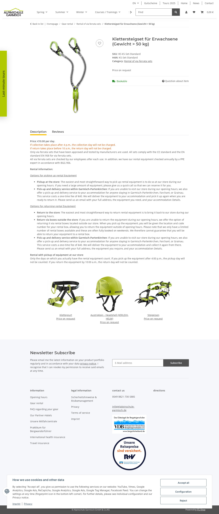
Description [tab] (38, 131)
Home (184, 3)
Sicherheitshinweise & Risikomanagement (84, 399)
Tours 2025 (169, 3)
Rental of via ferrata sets (138, 61)
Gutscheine (150, 3)
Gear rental (36, 403)
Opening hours (38, 397)
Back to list (38, 23)
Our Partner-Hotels (41, 415)
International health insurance (47, 437)
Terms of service (80, 412)
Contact (209, 3)
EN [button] (134, 3)
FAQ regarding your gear (44, 409)
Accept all (183, 482)
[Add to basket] (33, 35)
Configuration (183, 491)
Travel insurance (39, 443)
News (196, 3)
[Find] (176, 12)
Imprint (16, 503)
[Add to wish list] (99, 43)
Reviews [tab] (58, 131)
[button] (186, 12)
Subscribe (176, 362)
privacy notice (88, 363)
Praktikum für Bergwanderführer (40, 429)
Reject (183, 500)
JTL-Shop (201, 509)
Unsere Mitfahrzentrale (43, 421)
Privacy (28, 503)
